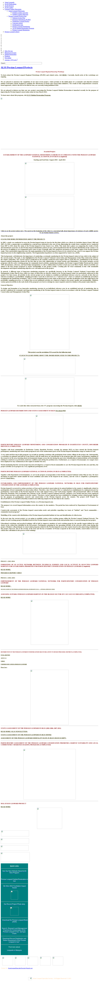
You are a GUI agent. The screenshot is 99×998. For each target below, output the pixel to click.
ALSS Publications (10, 4)
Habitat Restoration (10, 54)
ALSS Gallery (9, 7)
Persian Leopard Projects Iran (17, 16)
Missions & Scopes (10, 53)
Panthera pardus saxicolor (20, 13)
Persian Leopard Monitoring (21, 30)
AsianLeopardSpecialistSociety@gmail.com (20, 968)
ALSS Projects (9, 6)
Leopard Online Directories (13, 9)
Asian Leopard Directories (17, 11)
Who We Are (9, 51)
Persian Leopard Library (12, 32)
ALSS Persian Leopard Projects (16, 67)
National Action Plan (18, 18)
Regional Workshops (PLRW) (21, 19)
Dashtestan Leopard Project (20, 21)
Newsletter (8, 58)
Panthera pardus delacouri (20, 14)
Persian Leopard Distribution (21, 26)
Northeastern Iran (17, 25)
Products (7, 56)
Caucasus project (17, 23)
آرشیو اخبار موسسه (11, 60)
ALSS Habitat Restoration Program (23, 28)
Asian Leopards (9, 2)
